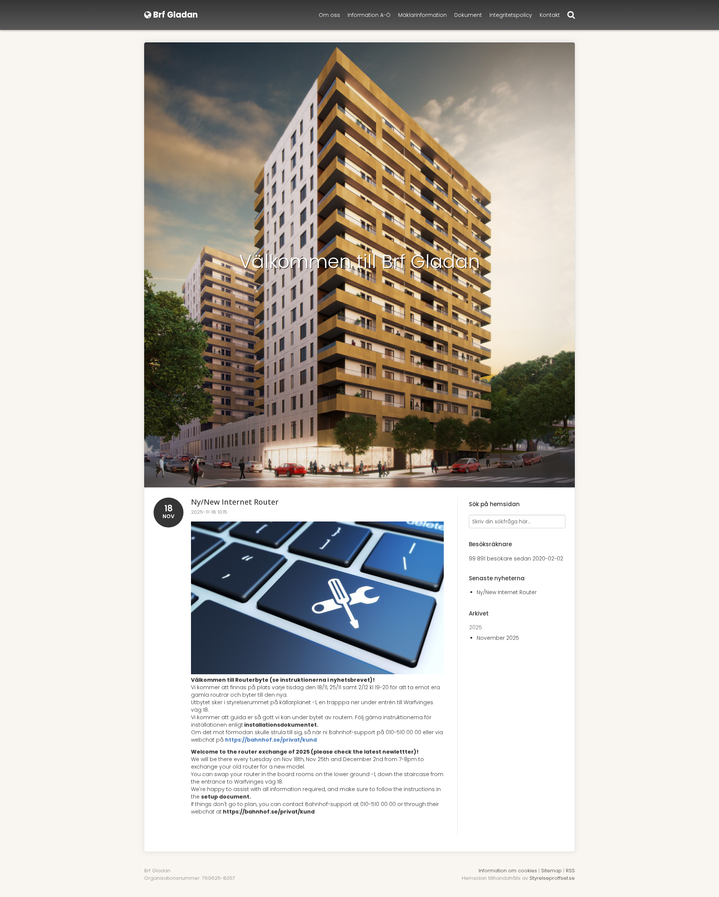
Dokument (468, 15)
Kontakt (550, 15)
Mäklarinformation (422, 15)
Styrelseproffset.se (552, 878)
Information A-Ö (369, 15)
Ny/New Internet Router (235, 502)
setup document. (226, 796)
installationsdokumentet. (281, 725)
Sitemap (551, 870)
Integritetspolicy (510, 15)
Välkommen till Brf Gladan (359, 261)
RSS (570, 870)
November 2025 (498, 638)
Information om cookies (508, 870)
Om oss (329, 15)
